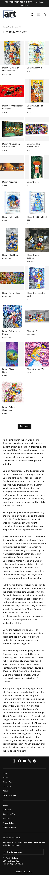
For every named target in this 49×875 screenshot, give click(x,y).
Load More (24, 426)
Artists (5, 777)
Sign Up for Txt (9, 814)
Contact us (7, 786)
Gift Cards (7, 810)
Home (5, 27)
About (5, 791)
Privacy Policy (8, 823)
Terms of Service (9, 827)
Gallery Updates (9, 795)
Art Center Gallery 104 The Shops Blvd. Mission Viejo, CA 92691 (13, 861)
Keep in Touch (11, 838)
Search (5, 805)
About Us (6, 818)
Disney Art (7, 782)
